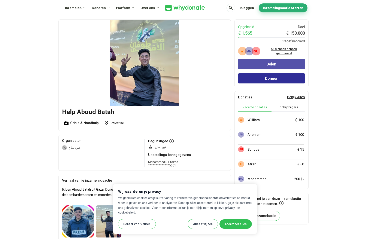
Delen (271, 64)
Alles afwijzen (203, 224)
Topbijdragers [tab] (288, 107)
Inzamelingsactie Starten (283, 8)
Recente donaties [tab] (255, 107)
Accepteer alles (236, 224)
